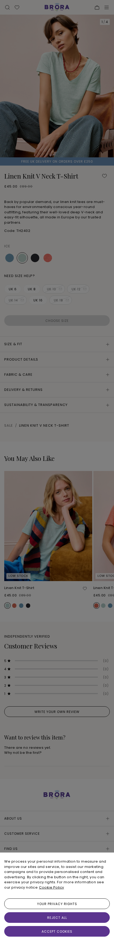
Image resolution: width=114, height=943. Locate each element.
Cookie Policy (51, 887)
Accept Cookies (57, 931)
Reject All (57, 917)
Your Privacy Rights (57, 904)
